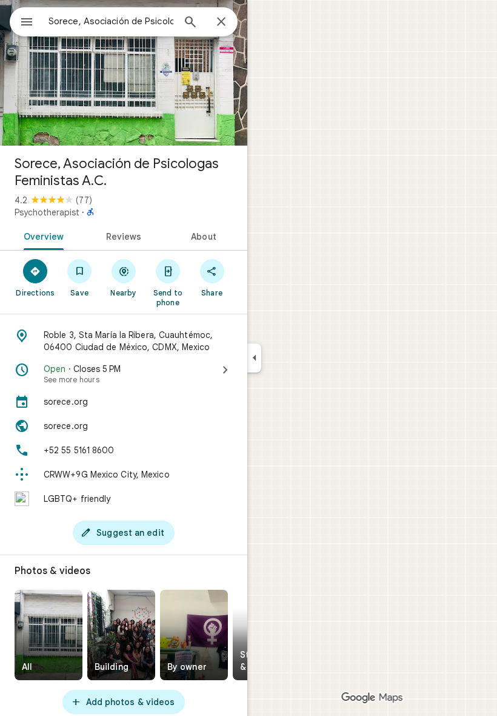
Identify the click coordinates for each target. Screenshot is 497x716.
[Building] (121, 635)
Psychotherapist (47, 212)
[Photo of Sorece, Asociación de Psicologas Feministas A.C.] (123, 73)
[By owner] (194, 635)
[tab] (41, 235)
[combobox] (110, 21)
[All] (48, 635)
